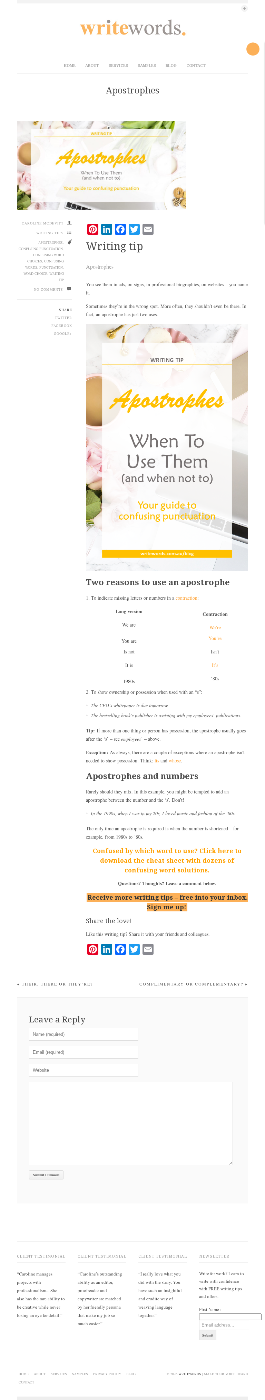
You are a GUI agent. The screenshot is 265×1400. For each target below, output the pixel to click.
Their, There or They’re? (57, 984)
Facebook (61, 325)
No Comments (48, 289)
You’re (215, 638)
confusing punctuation (41, 248)
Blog (171, 65)
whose (175, 760)
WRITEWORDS (189, 1373)
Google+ (63, 333)
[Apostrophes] (132, 165)
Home (70, 65)
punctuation (51, 267)
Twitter (63, 317)
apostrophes (50, 242)
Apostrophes (132, 90)
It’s (215, 665)
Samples (147, 65)
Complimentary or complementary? (191, 984)
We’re (215, 627)
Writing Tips (49, 232)
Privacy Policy (107, 1373)
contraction (186, 597)
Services (118, 65)
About (92, 65)
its (157, 760)
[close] (253, 49)
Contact (196, 65)
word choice (35, 273)
